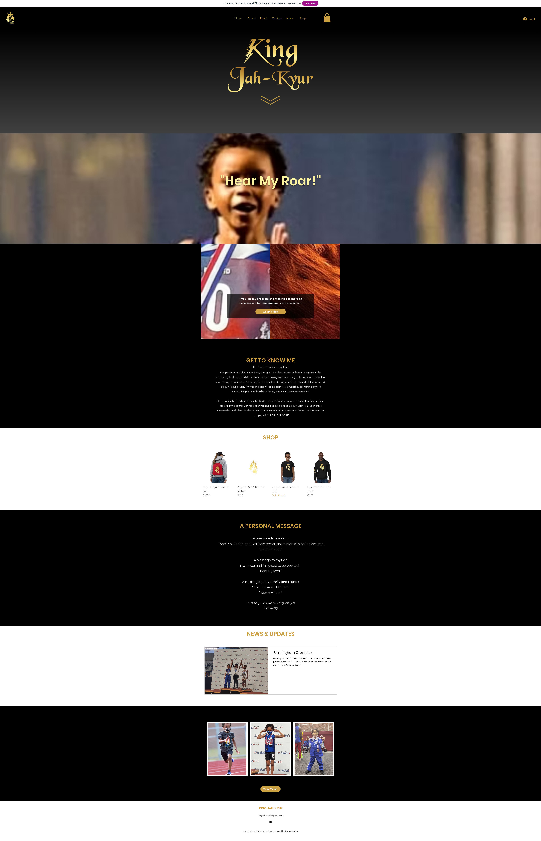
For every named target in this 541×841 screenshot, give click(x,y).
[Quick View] (219, 467)
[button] (327, 17)
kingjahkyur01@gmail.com (271, 815)
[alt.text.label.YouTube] (270, 822)
